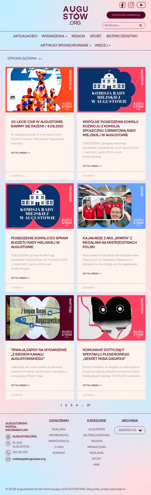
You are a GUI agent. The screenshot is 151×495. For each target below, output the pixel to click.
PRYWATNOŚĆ (59, 435)
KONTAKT (59, 453)
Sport (95, 36)
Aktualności (25, 36)
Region (78, 36)
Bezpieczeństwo (122, 36)
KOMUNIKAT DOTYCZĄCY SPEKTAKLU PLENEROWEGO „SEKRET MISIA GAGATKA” (106, 354)
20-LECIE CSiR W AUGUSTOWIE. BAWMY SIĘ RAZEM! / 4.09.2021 (37, 124)
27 (88, 405)
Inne (96, 465)
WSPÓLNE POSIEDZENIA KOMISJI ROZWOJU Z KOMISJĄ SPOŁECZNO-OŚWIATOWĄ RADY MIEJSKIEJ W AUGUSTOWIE (110, 128)
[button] (54, 36)
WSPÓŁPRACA (59, 441)
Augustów (96, 429)
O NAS (59, 447)
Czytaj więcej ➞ (20, 153)
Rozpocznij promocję (126, 15)
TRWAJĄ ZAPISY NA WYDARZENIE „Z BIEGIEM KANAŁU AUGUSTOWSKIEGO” (39, 354)
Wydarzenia (53, 36)
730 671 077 (20, 452)
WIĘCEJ (101, 45)
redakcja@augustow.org (29, 459)
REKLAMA (59, 429)
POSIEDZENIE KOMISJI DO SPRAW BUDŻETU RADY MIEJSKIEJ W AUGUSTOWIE (39, 242)
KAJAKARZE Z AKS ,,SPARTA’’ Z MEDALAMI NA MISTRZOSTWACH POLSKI (110, 242)
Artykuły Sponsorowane (64, 45)
